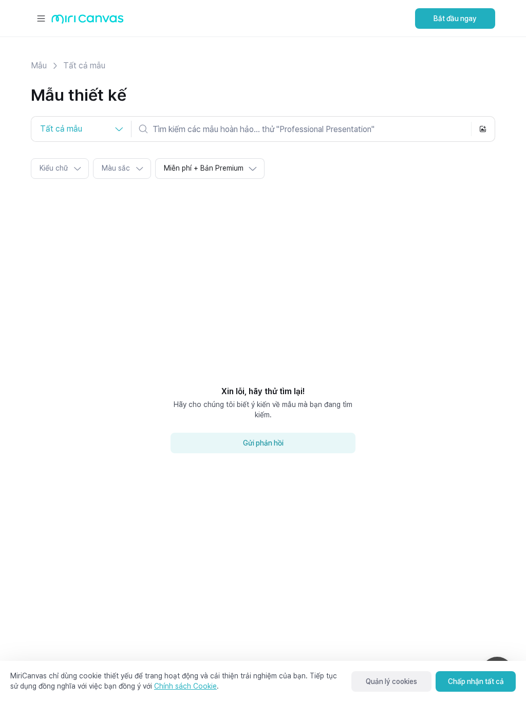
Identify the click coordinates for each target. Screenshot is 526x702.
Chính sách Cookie (185, 686)
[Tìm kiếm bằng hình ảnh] (483, 129)
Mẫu (39, 65)
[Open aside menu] (41, 18)
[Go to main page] (87, 21)
